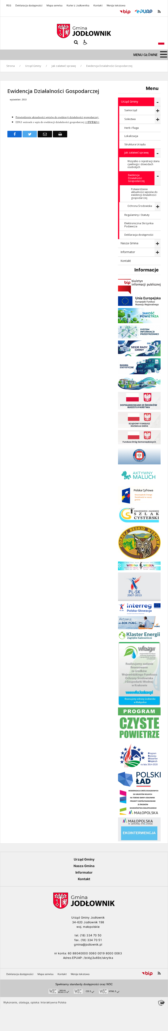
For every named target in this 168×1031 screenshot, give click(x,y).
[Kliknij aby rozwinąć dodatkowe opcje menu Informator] (157, 252)
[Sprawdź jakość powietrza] (139, 322)
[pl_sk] (139, 600)
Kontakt (97, 5)
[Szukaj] (76, 42)
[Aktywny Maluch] (139, 483)
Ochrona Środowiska (139, 206)
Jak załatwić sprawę (136, 152)
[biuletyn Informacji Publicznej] (139, 293)
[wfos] (139, 704)
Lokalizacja (131, 136)
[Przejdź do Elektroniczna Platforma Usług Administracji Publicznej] (144, 12)
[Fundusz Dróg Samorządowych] (139, 443)
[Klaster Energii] (139, 638)
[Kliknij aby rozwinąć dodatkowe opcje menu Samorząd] (157, 110)
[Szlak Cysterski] (139, 522)
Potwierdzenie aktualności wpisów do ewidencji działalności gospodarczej (144, 193)
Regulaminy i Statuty (137, 215)
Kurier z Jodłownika (78, 5)
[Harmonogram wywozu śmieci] (139, 389)
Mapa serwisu (54, 5)
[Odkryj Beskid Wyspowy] (139, 558)
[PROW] (139, 769)
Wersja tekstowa (116, 5)
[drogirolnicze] (139, 814)
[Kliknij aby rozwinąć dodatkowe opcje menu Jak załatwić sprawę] (157, 153)
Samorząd (130, 110)
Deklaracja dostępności (28, 5)
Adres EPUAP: (73, 957)
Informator (127, 252)
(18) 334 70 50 (91, 935)
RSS (8, 5)
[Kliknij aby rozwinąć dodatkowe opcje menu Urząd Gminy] (157, 101)
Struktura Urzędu (135, 144)
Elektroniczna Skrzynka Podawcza (138, 224)
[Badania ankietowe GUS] (139, 373)
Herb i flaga (131, 128)
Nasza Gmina (129, 243)
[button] (85, 42)
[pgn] (139, 628)
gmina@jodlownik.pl (88, 944)
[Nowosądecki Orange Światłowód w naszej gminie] (139, 503)
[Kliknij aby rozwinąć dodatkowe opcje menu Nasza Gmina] (157, 243)
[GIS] (139, 463)
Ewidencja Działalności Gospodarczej (136, 178)
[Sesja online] (139, 355)
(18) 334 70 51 (91, 940)
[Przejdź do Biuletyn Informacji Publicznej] (125, 12)
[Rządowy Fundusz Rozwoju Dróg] (139, 427)
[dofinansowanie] (139, 409)
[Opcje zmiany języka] (161, 42)
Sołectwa (130, 119)
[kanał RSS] (159, 12)
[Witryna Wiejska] (139, 569)
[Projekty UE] (139, 305)
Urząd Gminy (129, 101)
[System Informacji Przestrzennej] (139, 337)
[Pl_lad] (139, 785)
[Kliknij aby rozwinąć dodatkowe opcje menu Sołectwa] (157, 119)
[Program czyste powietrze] (139, 739)
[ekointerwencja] (139, 840)
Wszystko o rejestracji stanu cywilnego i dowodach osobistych (143, 164)
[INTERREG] (139, 613)
